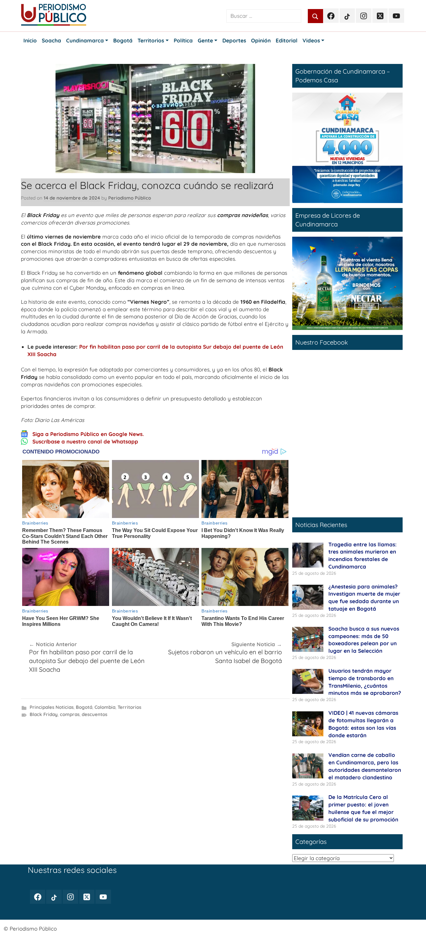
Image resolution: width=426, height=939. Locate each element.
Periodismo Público (129, 198)
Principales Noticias (52, 707)
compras (70, 714)
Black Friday (44, 714)
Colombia (104, 707)
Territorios (129, 707)
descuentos (94, 714)
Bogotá (84, 707)
